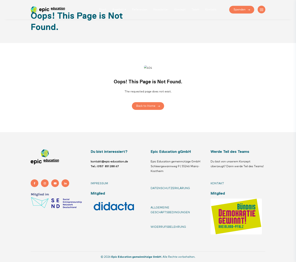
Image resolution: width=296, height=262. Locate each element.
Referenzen (139, 9)
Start (102, 9)
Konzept (180, 9)
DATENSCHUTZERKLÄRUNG (170, 188)
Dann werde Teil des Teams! (245, 166)
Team (195, 9)
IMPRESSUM (99, 183)
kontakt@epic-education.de (109, 161)
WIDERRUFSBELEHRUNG (168, 227)
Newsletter (160, 9)
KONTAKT (218, 183)
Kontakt (210, 9)
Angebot (118, 9)
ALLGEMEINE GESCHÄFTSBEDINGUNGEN (170, 210)
